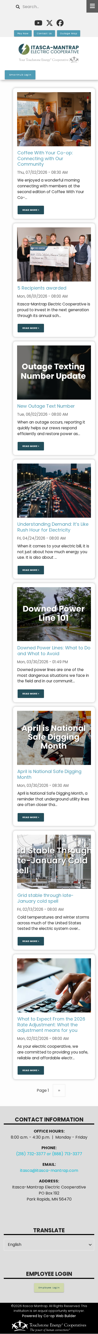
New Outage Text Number (46, 406)
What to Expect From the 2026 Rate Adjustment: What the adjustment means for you (51, 1024)
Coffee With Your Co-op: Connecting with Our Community (45, 158)
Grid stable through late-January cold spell (45, 898)
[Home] (49, 53)
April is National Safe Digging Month (49, 774)
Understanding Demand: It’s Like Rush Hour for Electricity (52, 527)
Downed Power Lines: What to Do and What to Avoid (53, 651)
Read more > (30, 210)
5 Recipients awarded (41, 288)
